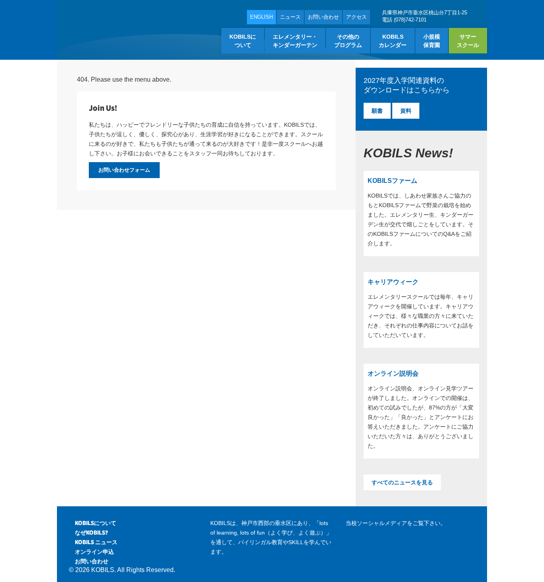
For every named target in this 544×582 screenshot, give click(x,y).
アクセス (356, 17)
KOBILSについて (95, 523)
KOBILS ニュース (96, 542)
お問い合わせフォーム (124, 170)
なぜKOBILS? (91, 532)
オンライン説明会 (393, 373)
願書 (377, 111)
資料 (405, 111)
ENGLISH (261, 17)
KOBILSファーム (392, 180)
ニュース (290, 17)
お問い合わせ (323, 17)
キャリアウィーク (393, 281)
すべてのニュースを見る (402, 482)
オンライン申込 (94, 552)
